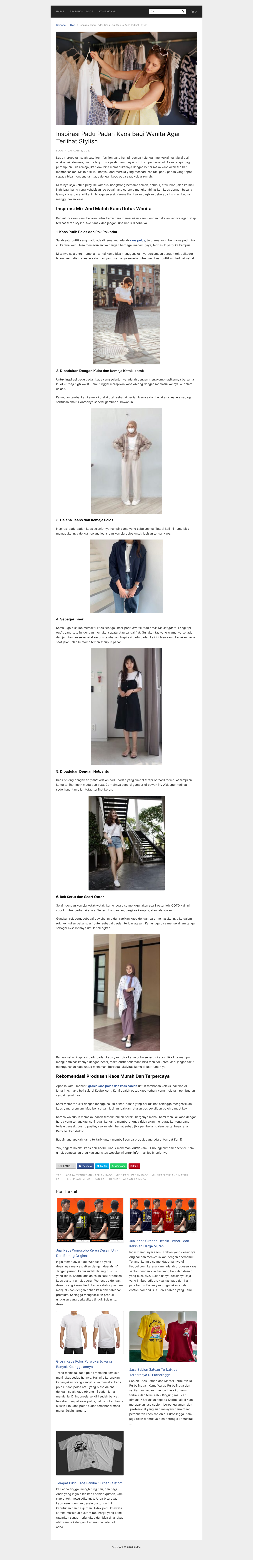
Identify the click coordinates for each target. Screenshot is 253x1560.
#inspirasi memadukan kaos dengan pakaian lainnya (106, 1178)
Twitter (103, 1166)
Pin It (135, 1166)
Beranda (61, 24)
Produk (75, 11)
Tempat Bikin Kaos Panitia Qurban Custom (89, 1483)
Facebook (86, 1166)
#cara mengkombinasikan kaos (89, 1175)
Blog (90, 11)
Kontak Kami (108, 11)
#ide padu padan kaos (132, 1175)
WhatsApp (119, 1166)
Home (60, 11)
